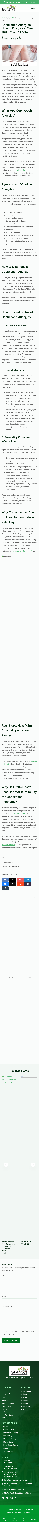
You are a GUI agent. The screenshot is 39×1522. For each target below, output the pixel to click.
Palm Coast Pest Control (17, 813)
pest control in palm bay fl (12, 866)
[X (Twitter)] (12, 880)
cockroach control (9, 357)
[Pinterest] (20, 880)
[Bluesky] (5, 884)
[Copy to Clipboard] (5, 888)
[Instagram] (11, 1498)
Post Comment (11, 1340)
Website (4, 1296)
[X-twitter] (7, 1498)
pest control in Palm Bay (21, 170)
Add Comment (7, 1307)
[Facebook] (5, 880)
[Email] (27, 884)
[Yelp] (15, 1498)
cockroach (8, 39)
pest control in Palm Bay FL (22, 551)
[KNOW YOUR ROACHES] (29, 1156)
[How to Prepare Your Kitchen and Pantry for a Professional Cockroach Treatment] (10, 1156)
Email (4, 1286)
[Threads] (12, 884)
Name (4, 1275)
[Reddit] (20, 884)
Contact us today (8, 845)
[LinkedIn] (27, 880)
